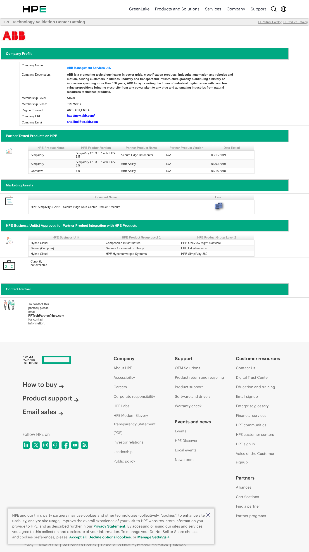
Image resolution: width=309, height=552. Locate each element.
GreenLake (139, 9)
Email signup (247, 396)
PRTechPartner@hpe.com (46, 315)
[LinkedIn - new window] (26, 445)
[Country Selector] (283, 9)
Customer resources (258, 358)
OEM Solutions (187, 368)
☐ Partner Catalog (270, 22)
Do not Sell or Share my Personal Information (134, 545)
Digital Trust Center (252, 377)
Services (213, 9)
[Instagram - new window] (45, 445)
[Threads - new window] (55, 445)
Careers (120, 387)
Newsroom (184, 459)
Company (236, 9)
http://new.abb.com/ (81, 115)
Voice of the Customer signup (255, 457)
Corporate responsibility (134, 396)
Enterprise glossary (252, 406)
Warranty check (188, 406)
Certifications (247, 496)
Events (180, 431)
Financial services (251, 415)
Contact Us (245, 368)
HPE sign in (245, 444)
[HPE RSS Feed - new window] (84, 445)
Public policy (124, 461)
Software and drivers (193, 396)
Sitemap (179, 545)
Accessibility (124, 377)
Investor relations (128, 442)
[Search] (273, 9)
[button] (208, 515)
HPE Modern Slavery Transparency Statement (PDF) (135, 424)
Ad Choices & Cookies (79, 545)
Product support (47, 398)
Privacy (28, 545)
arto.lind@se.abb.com (82, 121)
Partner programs (251, 515)
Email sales (39, 412)
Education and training (255, 387)
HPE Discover (186, 440)
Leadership (123, 451)
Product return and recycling (199, 377)
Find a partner (248, 506)
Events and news (193, 421)
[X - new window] (36, 445)
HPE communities (251, 425)
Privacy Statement (109, 526)
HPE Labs (121, 406)
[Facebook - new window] (65, 445)
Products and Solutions (177, 9)
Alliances (243, 487)
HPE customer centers (255, 434)
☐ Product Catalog (295, 22)
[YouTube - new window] (74, 445)
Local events (186, 450)
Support (258, 9)
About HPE (123, 368)
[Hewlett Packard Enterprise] (34, 9)
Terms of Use (48, 545)
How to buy (40, 385)
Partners (245, 478)
